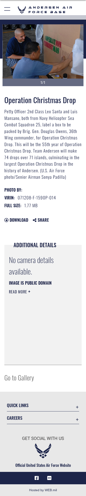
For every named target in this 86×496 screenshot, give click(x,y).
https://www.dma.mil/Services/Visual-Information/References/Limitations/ (37, 349)
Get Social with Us (43, 438)
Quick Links (17, 405)
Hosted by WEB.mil (43, 490)
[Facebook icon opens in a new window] (36, 478)
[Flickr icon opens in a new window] (49, 478)
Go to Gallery (19, 377)
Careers (14, 417)
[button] (7, 10)
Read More (18, 292)
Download (18, 220)
